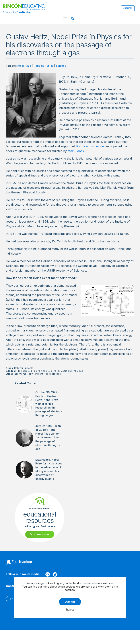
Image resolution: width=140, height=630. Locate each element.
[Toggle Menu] (65, 19)
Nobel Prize (23, 65)
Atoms (22, 373)
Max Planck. (76, 151)
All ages (78, 371)
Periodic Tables (43, 65)
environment (36, 373)
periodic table (54, 373)
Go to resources (39, 534)
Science (61, 65)
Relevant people (23, 368)
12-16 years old (63, 371)
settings (70, 589)
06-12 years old (43, 371)
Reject (70, 609)
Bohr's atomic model (90, 146)
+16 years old (24, 371)
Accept (70, 601)
